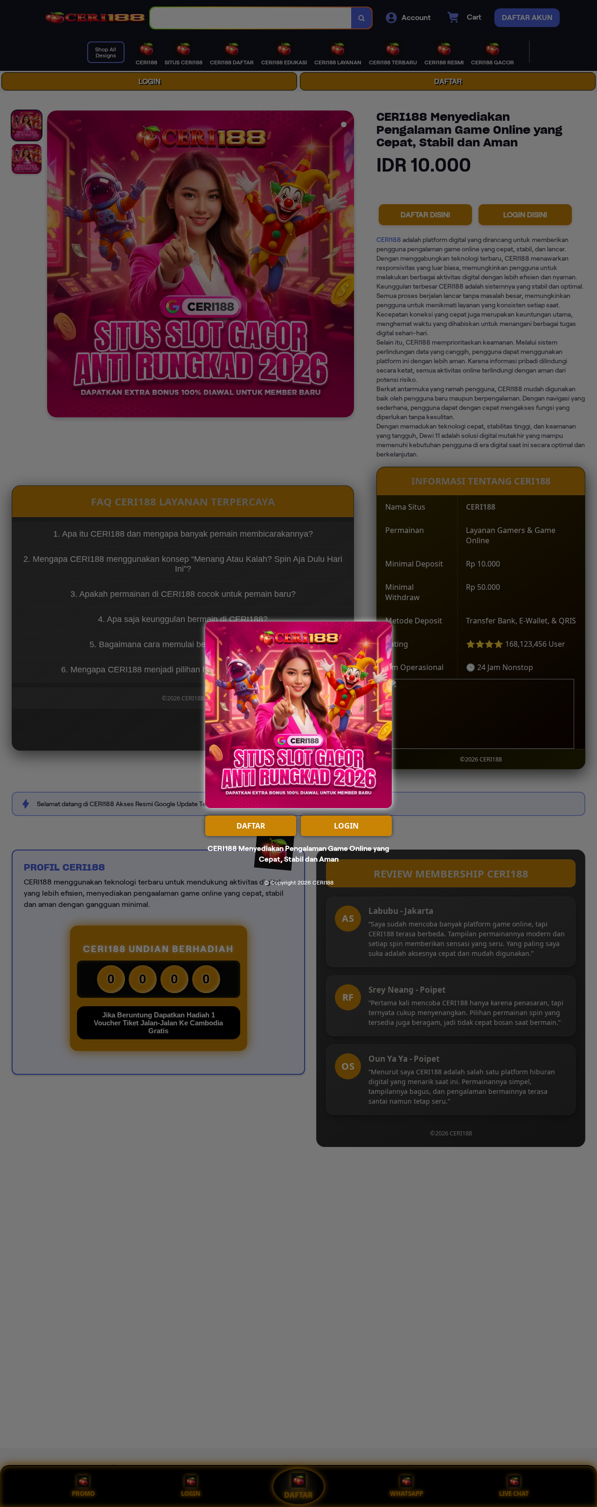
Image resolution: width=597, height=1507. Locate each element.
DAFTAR (250, 826)
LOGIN (346, 826)
